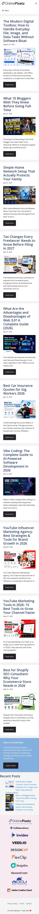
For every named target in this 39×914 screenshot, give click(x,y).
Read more (9, 85)
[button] (36, 3)
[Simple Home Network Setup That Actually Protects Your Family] (10, 807)
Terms (21, 903)
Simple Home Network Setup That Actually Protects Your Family (25, 807)
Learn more (11, 765)
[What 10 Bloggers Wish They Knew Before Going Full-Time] (10, 798)
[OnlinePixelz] (13, 3)
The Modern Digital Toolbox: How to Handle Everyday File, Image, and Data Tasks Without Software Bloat (21, 787)
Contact (29, 903)
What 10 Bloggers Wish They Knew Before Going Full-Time (25, 798)
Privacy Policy (12, 903)
